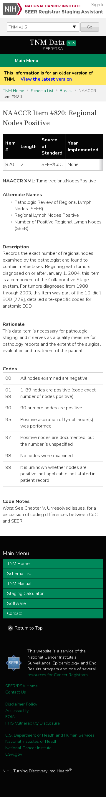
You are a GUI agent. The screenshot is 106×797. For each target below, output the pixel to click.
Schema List (42, 91)
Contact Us (15, 692)
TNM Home (13, 91)
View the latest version (46, 79)
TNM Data (52, 43)
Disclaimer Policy (21, 704)
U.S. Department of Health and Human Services (50, 735)
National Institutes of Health (31, 741)
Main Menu (26, 60)
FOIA (10, 717)
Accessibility (17, 710)
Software (16, 603)
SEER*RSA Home (21, 686)
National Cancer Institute (28, 748)
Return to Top (29, 628)
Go (89, 27)
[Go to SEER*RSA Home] (53, 9)
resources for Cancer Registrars (57, 675)
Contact (14, 613)
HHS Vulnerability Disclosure (32, 723)
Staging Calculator (25, 593)
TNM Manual (19, 583)
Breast (66, 91)
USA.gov (13, 754)
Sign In (98, 4)
